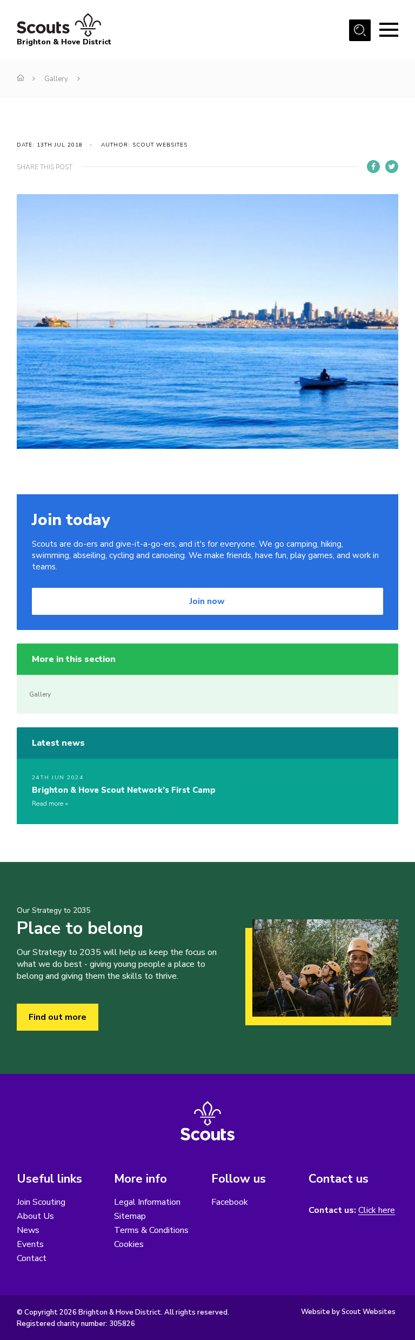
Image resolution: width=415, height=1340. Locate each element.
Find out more (57, 1017)
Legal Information (147, 1202)
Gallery (56, 79)
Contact (31, 1258)
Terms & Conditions (151, 1230)
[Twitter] (391, 166)
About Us (35, 1216)
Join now (207, 601)
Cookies (129, 1244)
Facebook (229, 1202)
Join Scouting (41, 1202)
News (28, 1230)
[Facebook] (373, 166)
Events (30, 1244)
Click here (376, 1210)
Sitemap (130, 1216)
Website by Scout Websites (348, 1312)
